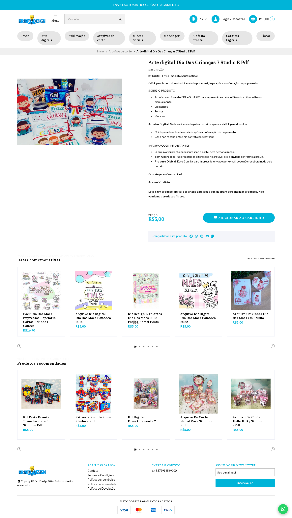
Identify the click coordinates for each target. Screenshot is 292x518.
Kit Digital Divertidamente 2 (142, 419)
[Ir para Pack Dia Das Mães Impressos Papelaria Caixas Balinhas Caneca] (41, 290)
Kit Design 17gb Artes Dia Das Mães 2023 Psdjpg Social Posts (145, 318)
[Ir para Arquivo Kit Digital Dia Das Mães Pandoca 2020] (93, 290)
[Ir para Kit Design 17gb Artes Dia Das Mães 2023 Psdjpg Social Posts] (146, 290)
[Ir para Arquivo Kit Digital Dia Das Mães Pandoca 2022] (198, 290)
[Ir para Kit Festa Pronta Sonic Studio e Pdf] (93, 394)
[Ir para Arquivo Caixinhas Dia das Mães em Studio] (251, 290)
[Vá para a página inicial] (32, 19)
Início (100, 51)
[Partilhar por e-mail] (207, 236)
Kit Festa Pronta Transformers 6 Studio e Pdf (36, 421)
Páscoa (265, 36)
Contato (93, 470)
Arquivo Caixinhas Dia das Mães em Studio (250, 316)
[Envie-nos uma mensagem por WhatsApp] (283, 509)
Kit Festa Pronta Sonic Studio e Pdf (93, 419)
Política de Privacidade (102, 484)
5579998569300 (166, 470)
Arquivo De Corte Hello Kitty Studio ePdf (247, 421)
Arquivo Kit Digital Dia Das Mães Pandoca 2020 (93, 318)
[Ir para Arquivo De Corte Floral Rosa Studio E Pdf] (198, 394)
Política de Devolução (101, 488)
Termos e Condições (101, 475)
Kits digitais (46, 38)
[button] (213, 236)
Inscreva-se (245, 483)
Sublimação (77, 36)
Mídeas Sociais (138, 38)
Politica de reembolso (101, 479)
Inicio (25, 36)
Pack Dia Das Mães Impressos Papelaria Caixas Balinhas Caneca (39, 320)
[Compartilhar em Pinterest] (202, 236)
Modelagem (172, 36)
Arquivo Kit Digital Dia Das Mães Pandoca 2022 (198, 318)
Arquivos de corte (105, 38)
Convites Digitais (232, 38)
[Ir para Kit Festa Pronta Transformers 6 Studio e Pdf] (41, 394)
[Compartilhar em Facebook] (191, 236)
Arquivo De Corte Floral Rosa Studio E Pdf (196, 421)
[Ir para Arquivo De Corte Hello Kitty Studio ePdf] (251, 394)
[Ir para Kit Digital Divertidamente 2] (146, 394)
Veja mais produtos (259, 258)
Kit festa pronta (198, 38)
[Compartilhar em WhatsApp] (196, 236)
